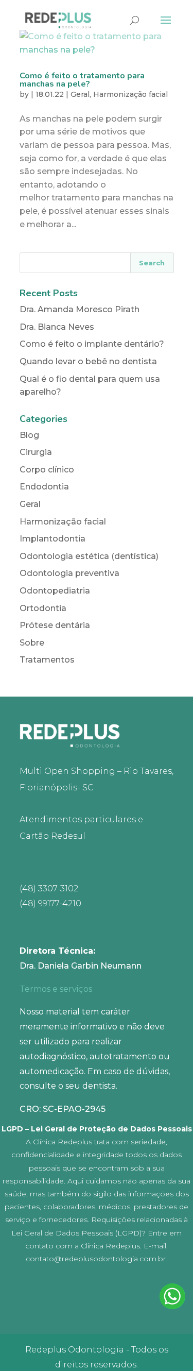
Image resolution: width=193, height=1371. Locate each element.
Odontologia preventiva (69, 573)
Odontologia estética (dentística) (89, 556)
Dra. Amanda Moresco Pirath (79, 309)
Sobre (32, 643)
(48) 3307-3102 (49, 888)
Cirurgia (36, 452)
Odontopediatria (55, 591)
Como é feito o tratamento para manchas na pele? (82, 80)
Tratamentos (47, 660)
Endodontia (44, 487)
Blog (29, 435)
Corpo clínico (47, 470)
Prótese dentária (55, 625)
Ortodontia (43, 608)
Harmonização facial (130, 94)
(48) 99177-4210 (50, 903)
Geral (80, 94)
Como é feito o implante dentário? (92, 344)
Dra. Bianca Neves (57, 327)
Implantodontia (52, 539)
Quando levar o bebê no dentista (88, 361)
